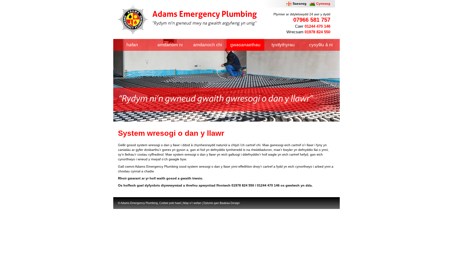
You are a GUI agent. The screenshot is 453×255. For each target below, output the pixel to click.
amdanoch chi (207, 44)
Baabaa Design (230, 203)
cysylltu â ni (321, 44)
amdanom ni (170, 44)
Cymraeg (323, 3)
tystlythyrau (283, 44)
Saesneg (299, 3)
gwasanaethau (245, 44)
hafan (132, 44)
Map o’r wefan (192, 203)
